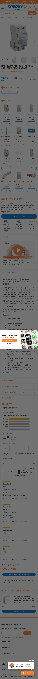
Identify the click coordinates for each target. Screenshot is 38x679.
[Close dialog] (37, 330)
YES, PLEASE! (9, 340)
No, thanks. (9, 343)
